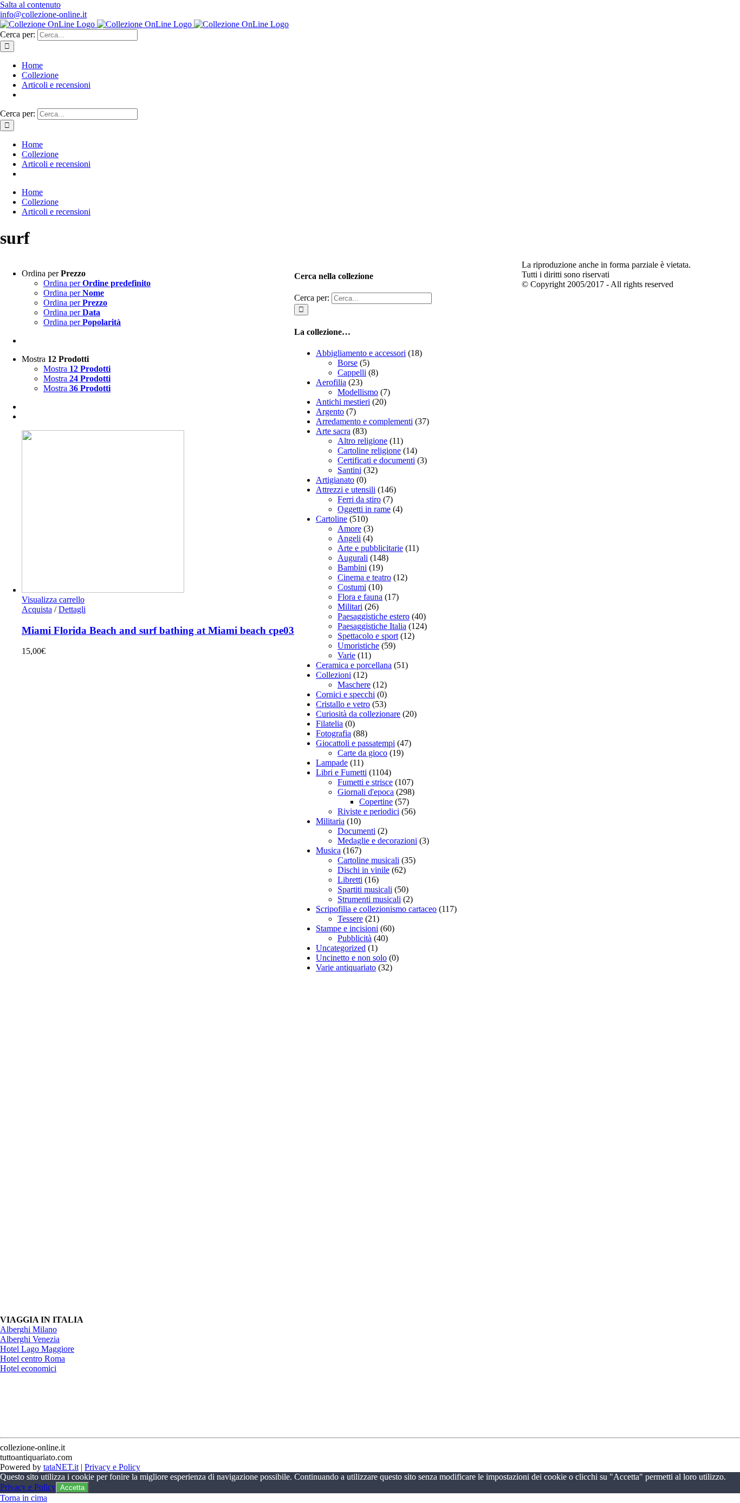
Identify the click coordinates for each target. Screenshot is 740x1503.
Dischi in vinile (363, 869)
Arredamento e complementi (364, 421)
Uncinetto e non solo (351, 957)
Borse (347, 362)
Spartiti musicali (364, 889)
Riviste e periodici (368, 811)
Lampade (332, 762)
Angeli (349, 538)
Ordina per (97, 283)
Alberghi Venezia (30, 1339)
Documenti (356, 830)
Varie (346, 655)
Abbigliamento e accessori (361, 353)
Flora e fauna (359, 596)
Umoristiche (358, 645)
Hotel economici (28, 1368)
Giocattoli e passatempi (355, 743)
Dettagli (72, 609)
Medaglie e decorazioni (377, 840)
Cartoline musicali (368, 860)
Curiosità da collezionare (358, 713)
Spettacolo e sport (367, 635)
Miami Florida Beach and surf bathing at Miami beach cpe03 (158, 630)
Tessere (350, 918)
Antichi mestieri (343, 401)
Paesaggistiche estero (373, 616)
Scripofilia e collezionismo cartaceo (376, 909)
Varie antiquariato (346, 967)
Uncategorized (341, 948)
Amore (349, 528)
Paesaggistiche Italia (371, 626)
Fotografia (333, 733)
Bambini (352, 567)
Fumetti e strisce (365, 782)
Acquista (37, 609)
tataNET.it (61, 1467)
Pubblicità (354, 938)
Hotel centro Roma (32, 1358)
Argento (330, 411)
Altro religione (362, 440)
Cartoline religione (369, 450)
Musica (328, 850)
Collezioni (333, 674)
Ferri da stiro (359, 499)
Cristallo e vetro (343, 704)
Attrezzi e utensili (345, 489)
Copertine (376, 801)
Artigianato (335, 479)
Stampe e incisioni (347, 928)
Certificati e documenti (376, 460)
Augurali (352, 557)
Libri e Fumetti (341, 772)
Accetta (72, 1487)
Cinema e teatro (364, 577)
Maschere (354, 684)
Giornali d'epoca (365, 791)
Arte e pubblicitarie (370, 548)
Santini (349, 470)
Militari (349, 606)
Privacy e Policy (112, 1467)
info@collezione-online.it (43, 14)
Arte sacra (333, 431)
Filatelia (329, 723)
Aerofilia (331, 382)
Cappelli (351, 372)
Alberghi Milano (28, 1329)
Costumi (351, 587)
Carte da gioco (362, 752)
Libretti (349, 879)
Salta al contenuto (30, 4)
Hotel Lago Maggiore (37, 1348)
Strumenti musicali (369, 899)
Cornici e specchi (345, 694)
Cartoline (331, 518)
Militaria (330, 821)
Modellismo (357, 392)
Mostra (77, 368)
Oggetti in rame (364, 509)
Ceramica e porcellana (354, 665)
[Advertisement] (375, 1143)
